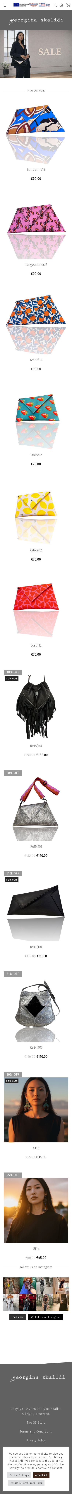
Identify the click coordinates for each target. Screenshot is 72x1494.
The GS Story (36, 1422)
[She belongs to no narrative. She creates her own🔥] (61, 1302)
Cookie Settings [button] (19, 1475)
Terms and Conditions (36, 1431)
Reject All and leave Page (26, 1482)
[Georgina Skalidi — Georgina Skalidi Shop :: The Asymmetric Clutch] (36, 21)
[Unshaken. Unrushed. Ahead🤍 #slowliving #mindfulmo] (61, 1285)
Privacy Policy (36, 1440)
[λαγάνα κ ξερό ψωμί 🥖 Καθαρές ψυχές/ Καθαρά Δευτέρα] (44, 1302)
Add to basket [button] (36, 179)
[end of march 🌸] (27, 1285)
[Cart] (68, 5)
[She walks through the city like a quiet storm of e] (11, 1302)
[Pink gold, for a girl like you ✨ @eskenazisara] (11, 1285)
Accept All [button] (41, 1475)
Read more (36, 755)
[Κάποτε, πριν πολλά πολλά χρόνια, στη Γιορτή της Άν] (27, 1302)
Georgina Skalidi (49, 1409)
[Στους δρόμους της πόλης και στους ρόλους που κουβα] (44, 1285)
